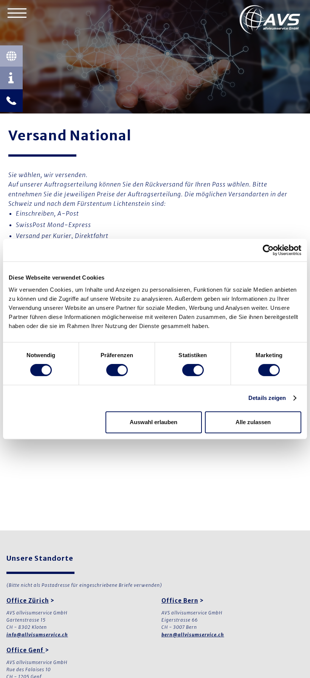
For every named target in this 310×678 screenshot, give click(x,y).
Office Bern (179, 600)
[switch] (117, 370)
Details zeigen (267, 398)
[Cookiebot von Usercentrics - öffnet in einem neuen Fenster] (268, 250)
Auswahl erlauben (153, 422)
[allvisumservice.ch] (270, 21)
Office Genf (25, 650)
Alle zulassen (253, 422)
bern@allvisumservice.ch (192, 635)
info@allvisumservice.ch (37, 635)
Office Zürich (27, 600)
